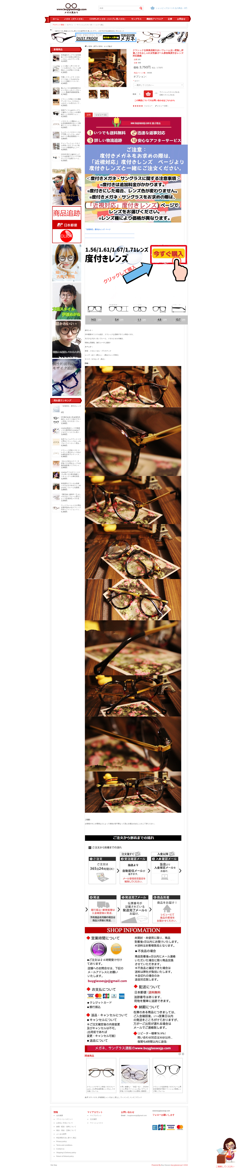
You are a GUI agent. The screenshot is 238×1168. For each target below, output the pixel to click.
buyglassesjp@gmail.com (137, 1115)
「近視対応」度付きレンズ (71, 406)
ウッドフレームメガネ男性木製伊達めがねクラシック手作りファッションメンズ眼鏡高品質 (71, 508)
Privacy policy (61, 1141)
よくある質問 (61, 1134)
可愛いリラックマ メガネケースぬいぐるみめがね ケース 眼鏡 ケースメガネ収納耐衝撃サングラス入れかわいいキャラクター (71, 81)
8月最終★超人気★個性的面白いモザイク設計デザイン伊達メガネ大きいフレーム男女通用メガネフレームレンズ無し (71, 421)
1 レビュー (148, 106)
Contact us (60, 1149)
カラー (137, 81)
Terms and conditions (64, 1145)
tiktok (155, 1118)
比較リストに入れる (167, 95)
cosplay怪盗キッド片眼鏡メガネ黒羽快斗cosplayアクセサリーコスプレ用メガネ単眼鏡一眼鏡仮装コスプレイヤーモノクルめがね (71, 432)
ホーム (56, 19)
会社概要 (59, 1115)
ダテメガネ (93, 1097)
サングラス (136, 19)
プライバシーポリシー (64, 1119)
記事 (170, 19)
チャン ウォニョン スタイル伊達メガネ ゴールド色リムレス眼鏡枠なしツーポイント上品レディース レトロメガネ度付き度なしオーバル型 (71, 148)
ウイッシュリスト (96, 1123)
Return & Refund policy (65, 1156)
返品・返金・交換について (66, 1130)
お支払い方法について (64, 1123)
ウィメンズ (124, 1097)
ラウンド (138, 1097)
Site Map (53, 1165)
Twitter (155, 1124)
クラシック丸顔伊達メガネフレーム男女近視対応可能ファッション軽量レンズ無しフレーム (167, 1089)
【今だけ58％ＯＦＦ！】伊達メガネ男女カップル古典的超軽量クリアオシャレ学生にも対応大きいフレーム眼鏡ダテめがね (71, 465)
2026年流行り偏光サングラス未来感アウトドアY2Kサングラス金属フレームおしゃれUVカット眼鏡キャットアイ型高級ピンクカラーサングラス (71, 159)
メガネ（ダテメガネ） (74, 19)
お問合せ (181, 19)
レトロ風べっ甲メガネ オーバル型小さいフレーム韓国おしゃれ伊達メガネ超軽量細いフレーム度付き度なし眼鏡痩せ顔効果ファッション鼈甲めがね (71, 71)
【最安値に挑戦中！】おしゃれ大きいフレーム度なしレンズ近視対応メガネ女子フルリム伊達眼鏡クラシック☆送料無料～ (71, 498)
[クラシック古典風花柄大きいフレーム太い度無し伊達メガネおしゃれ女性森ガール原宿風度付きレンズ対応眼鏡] (107, 68)
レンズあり (108, 46)
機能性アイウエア (155, 19)
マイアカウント (96, 1115)
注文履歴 (93, 1119)
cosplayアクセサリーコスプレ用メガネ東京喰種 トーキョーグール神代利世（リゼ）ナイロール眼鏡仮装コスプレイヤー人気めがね (71, 477)
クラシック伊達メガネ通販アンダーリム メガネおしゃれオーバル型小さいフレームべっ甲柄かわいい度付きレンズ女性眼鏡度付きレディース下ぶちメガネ (71, 104)
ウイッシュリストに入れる (169, 92)
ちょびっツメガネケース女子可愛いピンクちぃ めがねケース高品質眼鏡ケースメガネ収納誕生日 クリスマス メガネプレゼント (71, 136)
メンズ (131, 1097)
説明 (89, 115)
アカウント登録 (58, 25)
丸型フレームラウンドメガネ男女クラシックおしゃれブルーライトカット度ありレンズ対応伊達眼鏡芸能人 (71, 442)
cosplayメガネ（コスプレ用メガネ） (108, 19)
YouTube (155, 1121)
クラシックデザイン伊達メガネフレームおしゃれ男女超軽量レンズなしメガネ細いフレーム (101, 1089)
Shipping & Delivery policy (66, 1153)
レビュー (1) (101, 115)
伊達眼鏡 (101, 1097)
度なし (117, 1097)
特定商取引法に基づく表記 (66, 1138)
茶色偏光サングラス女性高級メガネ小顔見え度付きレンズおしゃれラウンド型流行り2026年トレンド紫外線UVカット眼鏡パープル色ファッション (71, 60)
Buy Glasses (166, 1165)
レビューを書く (163, 106)
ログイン (70, 25)
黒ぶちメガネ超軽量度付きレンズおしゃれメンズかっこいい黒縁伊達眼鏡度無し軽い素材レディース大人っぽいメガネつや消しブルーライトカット (71, 93)
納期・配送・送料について (66, 1127)
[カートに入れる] (148, 93)
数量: (134, 94)
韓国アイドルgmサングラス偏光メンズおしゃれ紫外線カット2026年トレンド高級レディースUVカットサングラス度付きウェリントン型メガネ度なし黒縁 (71, 115)
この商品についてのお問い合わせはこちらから (154, 100)
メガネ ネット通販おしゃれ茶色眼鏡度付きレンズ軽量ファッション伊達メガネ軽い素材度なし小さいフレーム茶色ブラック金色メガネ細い (71, 126)
